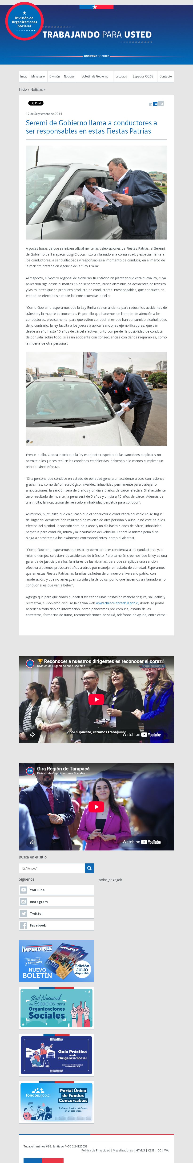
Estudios (121, 76)
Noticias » (37, 89)
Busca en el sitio (33, 857)
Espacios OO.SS (143, 76)
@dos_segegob (110, 880)
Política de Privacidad (95, 1150)
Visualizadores (123, 1150)
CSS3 (151, 1150)
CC (159, 1150)
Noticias (69, 76)
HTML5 (140, 1150)
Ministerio (38, 76)
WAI (166, 1150)
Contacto (166, 76)
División (54, 76)
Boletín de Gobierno (95, 76)
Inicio (23, 76)
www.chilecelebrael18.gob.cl (117, 603)
